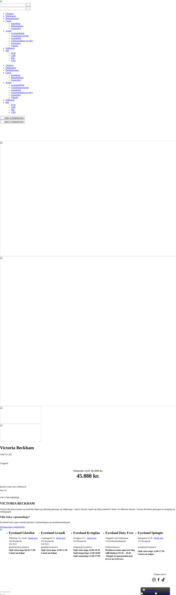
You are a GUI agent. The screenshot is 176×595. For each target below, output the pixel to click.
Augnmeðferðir (17, 33)
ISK (7, 51)
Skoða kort (33, 538)
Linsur (8, 21)
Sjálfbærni (10, 48)
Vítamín (14, 46)
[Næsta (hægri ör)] (4, 594)
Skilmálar (24, 571)
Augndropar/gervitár (20, 36)
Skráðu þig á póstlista (40, 571)
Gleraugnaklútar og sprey (22, 41)
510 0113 (109, 544)
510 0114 (77, 544)
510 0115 (142, 544)
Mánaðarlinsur (17, 26)
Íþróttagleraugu (12, 18)
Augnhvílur (16, 38)
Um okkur (13, 571)
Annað (8, 31)
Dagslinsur (15, 23)
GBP (13, 55)
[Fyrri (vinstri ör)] (1, 594)
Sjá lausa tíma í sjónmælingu (12, 527)
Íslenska (152, 590)
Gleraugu (10, 13)
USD (13, 60)
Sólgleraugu (11, 16)
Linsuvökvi (16, 28)
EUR (13, 53)
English (166, 594)
